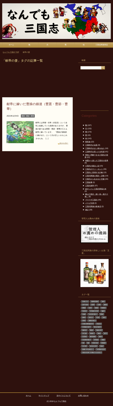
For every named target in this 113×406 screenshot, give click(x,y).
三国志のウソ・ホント (94, 169)
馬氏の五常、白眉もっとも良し (92, 352)
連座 (103, 301)
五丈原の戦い (93, 314)
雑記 (87, 210)
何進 (97, 317)
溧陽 (103, 340)
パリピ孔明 (89, 203)
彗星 (100, 336)
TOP (11, 52)
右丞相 (85, 336)
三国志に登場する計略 (94, 172)
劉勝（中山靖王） (88, 349)
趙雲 (92, 305)
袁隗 (84, 314)
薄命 (101, 346)
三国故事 (88, 182)
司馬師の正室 (94, 311)
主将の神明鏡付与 (88, 324)
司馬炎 (96, 340)
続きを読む (63, 143)
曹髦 (101, 314)
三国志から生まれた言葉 (95, 179)
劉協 (91, 330)
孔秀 (99, 305)
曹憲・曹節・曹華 (28, 116)
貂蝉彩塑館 (94, 301)
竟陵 (96, 308)
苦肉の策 (95, 343)
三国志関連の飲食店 (93, 206)
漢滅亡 (92, 333)
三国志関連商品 (101, 45)
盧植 (103, 311)
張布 (104, 317)
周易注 (103, 308)
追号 (105, 333)
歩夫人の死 (93, 346)
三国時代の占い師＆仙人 (95, 148)
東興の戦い (92, 320)
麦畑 (105, 305)
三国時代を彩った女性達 (95, 152)
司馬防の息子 (86, 327)
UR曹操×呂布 (101, 349)
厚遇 (84, 320)
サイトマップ (44, 396)
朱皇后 (85, 311)
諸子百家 (85, 305)
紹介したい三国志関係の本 (95, 189)
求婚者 (103, 343)
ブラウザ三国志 (91, 200)
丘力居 (85, 346)
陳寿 (84, 317)
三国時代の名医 (91, 145)
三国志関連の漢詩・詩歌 (95, 176)
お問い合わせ (83, 396)
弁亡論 (85, 333)
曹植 (84, 308)
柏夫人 (91, 317)
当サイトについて (63, 396)
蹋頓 (99, 333)
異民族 (87, 142)
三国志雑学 (89, 186)
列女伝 (99, 324)
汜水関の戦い (86, 340)
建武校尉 (92, 336)
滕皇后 (85, 330)
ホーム (11, 45)
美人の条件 (97, 327)
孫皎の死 (99, 330)
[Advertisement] (37, 81)
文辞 (90, 308)
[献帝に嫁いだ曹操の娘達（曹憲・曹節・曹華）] (20, 141)
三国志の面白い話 (92, 166)
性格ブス (85, 301)
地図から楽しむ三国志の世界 (96, 161)
